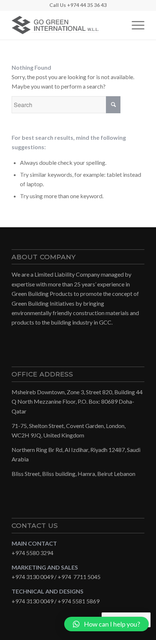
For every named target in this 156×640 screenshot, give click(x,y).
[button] (106, 624)
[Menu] (134, 25)
